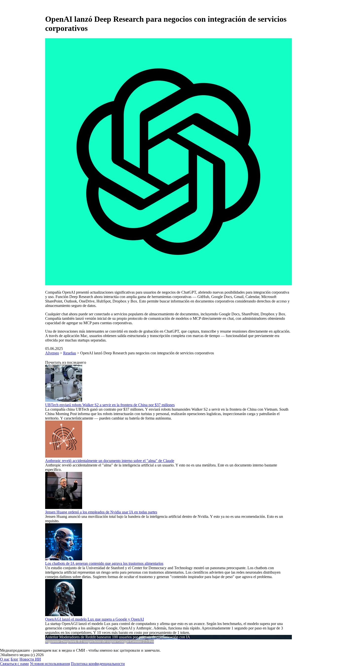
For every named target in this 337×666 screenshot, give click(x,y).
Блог (15, 659)
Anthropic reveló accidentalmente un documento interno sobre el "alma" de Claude (109, 461)
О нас (5, 659)
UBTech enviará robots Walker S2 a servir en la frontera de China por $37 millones (110, 405)
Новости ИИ (30, 659)
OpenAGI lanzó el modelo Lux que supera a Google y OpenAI (94, 619)
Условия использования (50, 664)
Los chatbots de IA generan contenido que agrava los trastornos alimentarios (104, 563)
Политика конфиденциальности (98, 664)
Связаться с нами (14, 664)
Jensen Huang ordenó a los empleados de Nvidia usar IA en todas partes (101, 512)
